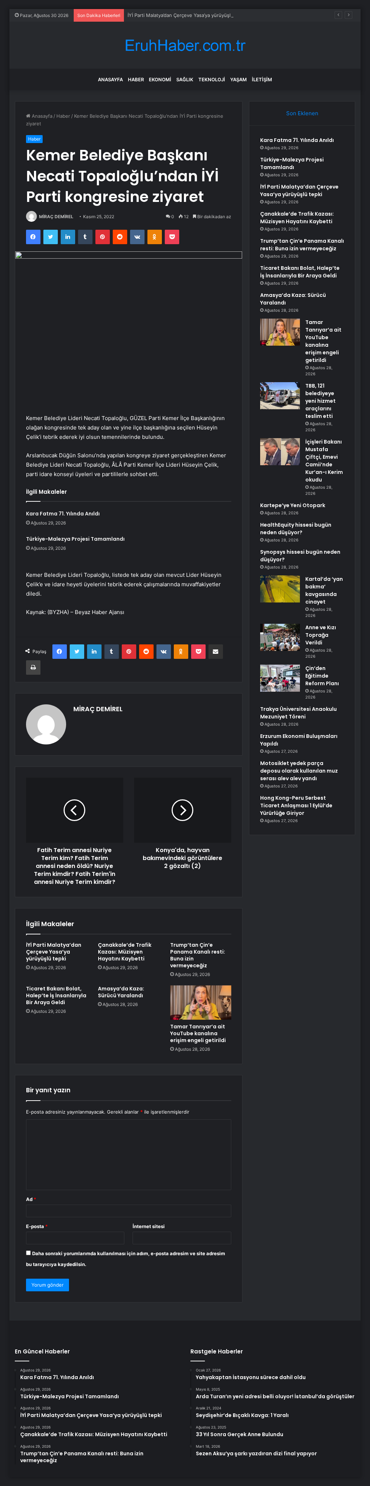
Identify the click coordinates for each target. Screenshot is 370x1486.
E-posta (37, 1226)
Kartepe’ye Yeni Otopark (292, 505)
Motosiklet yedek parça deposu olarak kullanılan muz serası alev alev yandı (299, 771)
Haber (136, 79)
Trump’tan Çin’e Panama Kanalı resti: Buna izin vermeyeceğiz (197, 955)
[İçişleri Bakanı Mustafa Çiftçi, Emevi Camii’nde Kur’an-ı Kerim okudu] (280, 451)
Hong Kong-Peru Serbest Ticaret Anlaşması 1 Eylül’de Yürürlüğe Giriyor (296, 805)
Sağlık (184, 79)
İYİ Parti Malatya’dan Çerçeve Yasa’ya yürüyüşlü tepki (187, 15)
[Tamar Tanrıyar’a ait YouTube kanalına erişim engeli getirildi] (201, 1002)
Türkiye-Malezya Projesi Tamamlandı (75, 539)
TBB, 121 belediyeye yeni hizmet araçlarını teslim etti (320, 401)
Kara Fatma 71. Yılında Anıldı (63, 513)
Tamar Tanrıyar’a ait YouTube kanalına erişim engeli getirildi (198, 1033)
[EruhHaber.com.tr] (185, 45)
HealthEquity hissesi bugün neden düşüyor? (295, 528)
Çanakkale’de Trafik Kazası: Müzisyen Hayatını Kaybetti (124, 951)
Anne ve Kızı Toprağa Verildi (320, 635)
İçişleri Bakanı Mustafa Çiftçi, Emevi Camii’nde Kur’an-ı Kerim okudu (324, 460)
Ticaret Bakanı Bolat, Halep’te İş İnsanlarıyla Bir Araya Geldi (56, 995)
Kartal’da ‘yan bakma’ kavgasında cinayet (324, 590)
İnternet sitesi (149, 1226)
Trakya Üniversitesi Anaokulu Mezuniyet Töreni (298, 712)
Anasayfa (110, 79)
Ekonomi (160, 79)
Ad (31, 1199)
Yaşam (238, 79)
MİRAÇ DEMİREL (56, 216)
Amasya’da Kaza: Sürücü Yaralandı (121, 992)
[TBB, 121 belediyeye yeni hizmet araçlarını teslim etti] (280, 395)
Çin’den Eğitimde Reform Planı (322, 676)
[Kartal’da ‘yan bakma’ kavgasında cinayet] (280, 588)
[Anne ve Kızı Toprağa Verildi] (280, 637)
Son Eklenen (302, 113)
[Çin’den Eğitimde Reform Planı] (280, 678)
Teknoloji (211, 79)
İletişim (262, 79)
